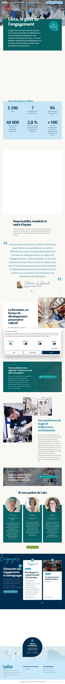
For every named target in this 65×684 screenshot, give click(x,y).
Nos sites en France (48, 668)
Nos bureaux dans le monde (50, 672)
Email (29, 652)
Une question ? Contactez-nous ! (54, 2)
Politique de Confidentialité (35, 681)
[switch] (25, 344)
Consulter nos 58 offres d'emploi (53, 27)
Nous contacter (32, 644)
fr (43, 2)
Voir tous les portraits (32, 547)
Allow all (51, 352)
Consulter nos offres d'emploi (48, 376)
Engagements (21, 2)
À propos (10, 2)
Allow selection (32, 352)
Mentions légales (24, 681)
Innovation (27, 2)
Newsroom (38, 2)
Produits (15, 2)
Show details (55, 348)
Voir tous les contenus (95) (10, 591)
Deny (14, 352)
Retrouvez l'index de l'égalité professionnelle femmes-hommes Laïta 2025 (44, 209)
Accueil (4, 9)
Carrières (33, 2)
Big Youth (60, 681)
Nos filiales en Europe (49, 670)
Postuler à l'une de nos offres (48, 476)
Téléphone (35, 652)
